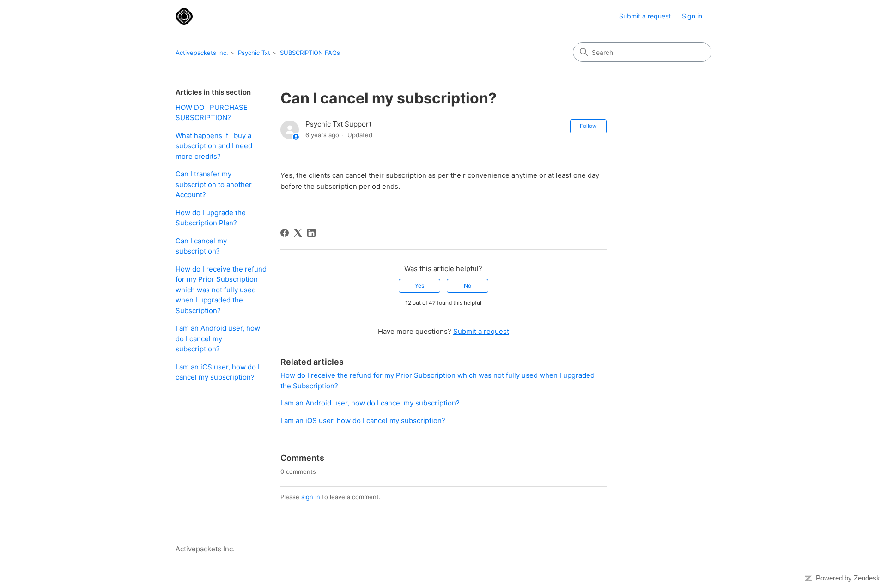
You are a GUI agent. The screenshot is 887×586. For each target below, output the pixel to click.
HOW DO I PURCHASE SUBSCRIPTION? (212, 112)
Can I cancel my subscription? (201, 246)
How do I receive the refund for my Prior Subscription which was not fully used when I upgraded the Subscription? (221, 290)
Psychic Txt (254, 52)
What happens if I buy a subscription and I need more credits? (214, 146)
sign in (310, 497)
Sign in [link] (692, 16)
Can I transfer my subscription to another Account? (214, 184)
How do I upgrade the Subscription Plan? (211, 218)
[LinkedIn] (311, 233)
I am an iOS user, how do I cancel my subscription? (218, 372)
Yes (419, 285)
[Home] (184, 16)
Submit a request (645, 16)
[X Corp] (298, 233)
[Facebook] (284, 233)
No (467, 285)
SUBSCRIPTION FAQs (310, 52)
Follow (588, 125)
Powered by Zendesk (848, 578)
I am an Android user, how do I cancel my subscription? (218, 338)
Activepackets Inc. (202, 52)
